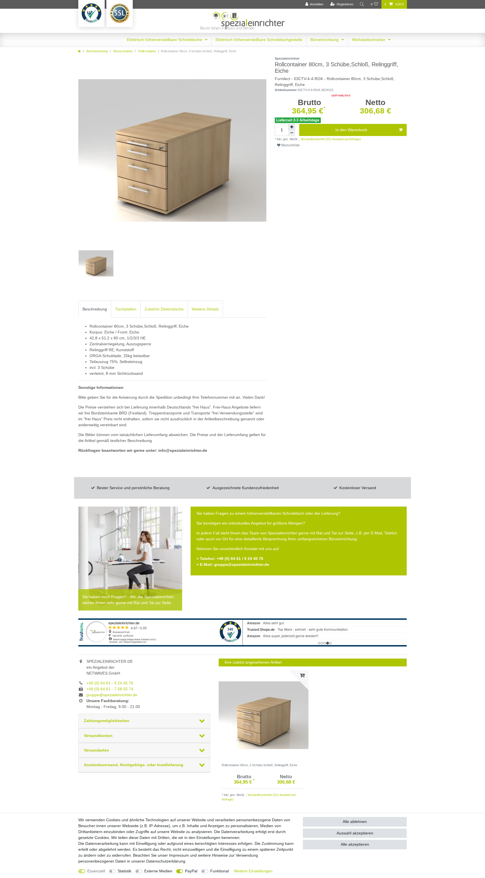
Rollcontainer (147, 51)
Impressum (179, 855)
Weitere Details (205, 309)
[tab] (94, 309)
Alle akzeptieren (355, 844)
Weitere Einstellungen (253, 871)
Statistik (124, 871)
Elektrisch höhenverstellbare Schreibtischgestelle (259, 39)
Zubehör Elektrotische (164, 309)
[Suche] (362, 4)
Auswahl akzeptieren (355, 833)
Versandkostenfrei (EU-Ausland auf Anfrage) (330, 139)
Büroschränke (123, 51)
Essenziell (96, 871)
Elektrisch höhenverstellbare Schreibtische (165, 39)
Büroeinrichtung (325, 39)
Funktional (219, 871)
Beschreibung (95, 309)
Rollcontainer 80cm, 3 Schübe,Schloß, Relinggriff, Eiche (259, 765)
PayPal (191, 871)
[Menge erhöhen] (291, 127)
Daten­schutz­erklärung (165, 861)
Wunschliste (290, 145)
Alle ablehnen (355, 821)
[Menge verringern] (291, 133)
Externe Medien (158, 871)
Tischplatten (125, 309)
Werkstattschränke (369, 39)
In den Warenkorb (351, 130)
